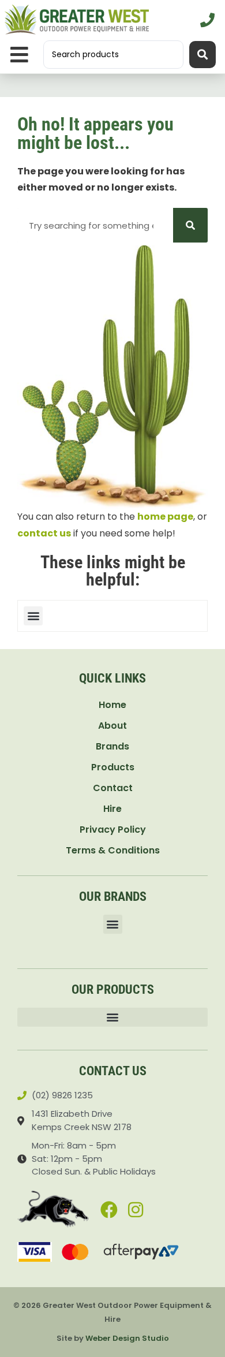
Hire (112, 808)
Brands (112, 746)
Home (112, 704)
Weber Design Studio (127, 1338)
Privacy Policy (113, 829)
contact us (44, 533)
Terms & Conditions (113, 850)
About (112, 725)
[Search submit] (202, 54)
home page (165, 516)
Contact (113, 788)
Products (112, 767)
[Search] (190, 225)
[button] (19, 54)
